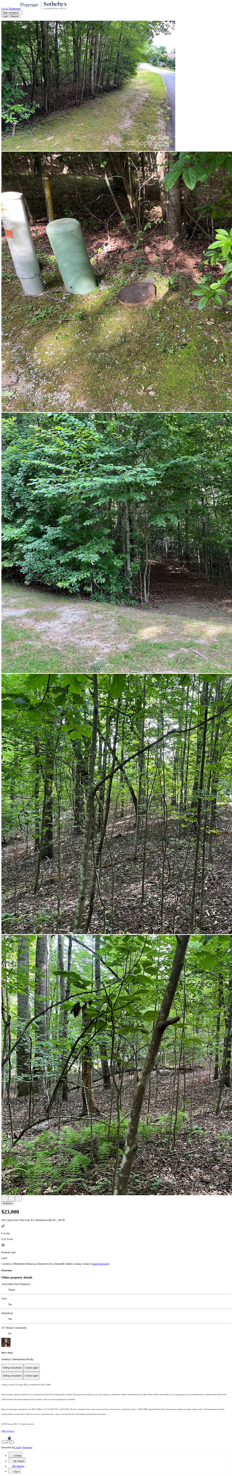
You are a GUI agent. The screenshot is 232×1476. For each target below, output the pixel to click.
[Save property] (11, 1199)
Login (5, 16)
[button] (116, 86)
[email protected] (100, 1263)
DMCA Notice (7, 1431)
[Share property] (18, 1199)
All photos (8, 1203)
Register (15, 16)
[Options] (4, 1199)
